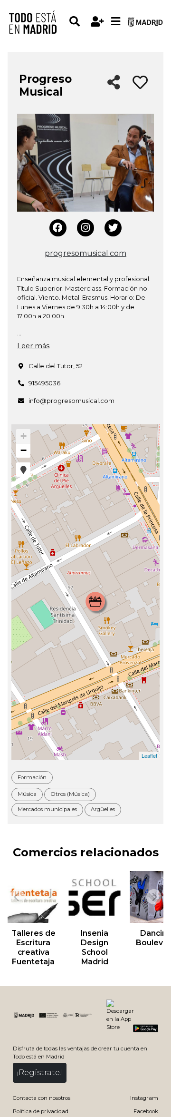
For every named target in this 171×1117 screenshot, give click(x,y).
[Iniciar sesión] (97, 21)
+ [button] (23, 436)
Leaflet (149, 755)
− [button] (23, 450)
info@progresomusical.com (71, 400)
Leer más (33, 346)
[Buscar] (78, 21)
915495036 (44, 383)
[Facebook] (57, 227)
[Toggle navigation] (115, 22)
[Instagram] (85, 227)
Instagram (144, 1098)
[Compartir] (114, 83)
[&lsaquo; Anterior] (16, 896)
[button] (23, 469)
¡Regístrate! (39, 1072)
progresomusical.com (85, 253)
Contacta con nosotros (41, 1098)
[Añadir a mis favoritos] (140, 83)
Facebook (145, 1111)
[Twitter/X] (113, 227)
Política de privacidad (40, 1111)
